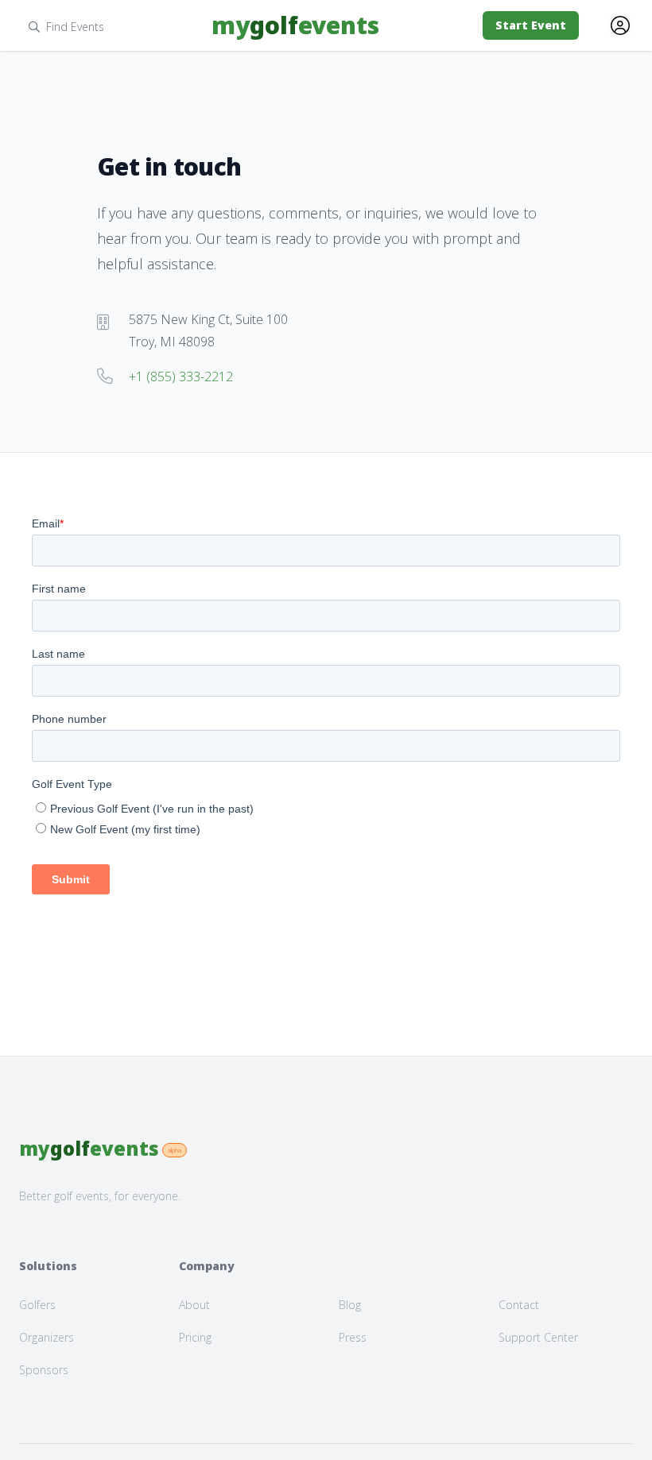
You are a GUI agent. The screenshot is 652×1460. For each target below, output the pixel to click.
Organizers (46, 1337)
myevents (295, 25)
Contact (519, 1304)
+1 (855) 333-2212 (181, 376)
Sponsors (43, 1369)
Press (353, 1337)
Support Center (538, 1337)
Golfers (37, 1304)
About (194, 1304)
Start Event (530, 25)
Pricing (195, 1337)
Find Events (75, 26)
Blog (350, 1304)
